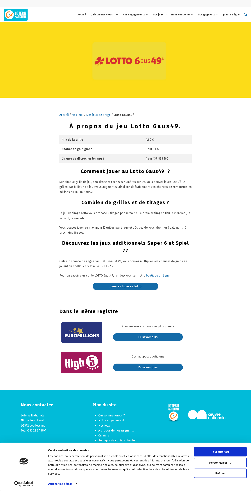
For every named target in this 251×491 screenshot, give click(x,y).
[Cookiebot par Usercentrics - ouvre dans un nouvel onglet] (24, 484)
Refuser (220, 473)
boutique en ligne (158, 275)
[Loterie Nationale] (16, 15)
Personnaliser (218, 462)
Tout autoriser (220, 451)
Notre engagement (111, 420)
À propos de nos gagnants (116, 430)
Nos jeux (77, 115)
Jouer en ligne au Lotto (125, 286)
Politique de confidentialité (116, 440)
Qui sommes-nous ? (111, 415)
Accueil (64, 115)
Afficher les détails (60, 483)
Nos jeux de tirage (98, 115)
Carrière (104, 435)
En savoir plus (148, 337)
